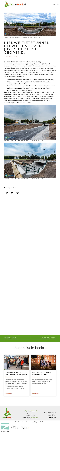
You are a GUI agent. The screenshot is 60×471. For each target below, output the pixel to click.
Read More (8, 393)
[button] (54, 4)
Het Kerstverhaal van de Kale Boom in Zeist (41, 373)
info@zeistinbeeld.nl (30, 411)
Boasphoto (34, 417)
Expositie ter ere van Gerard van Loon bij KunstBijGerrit (16, 373)
